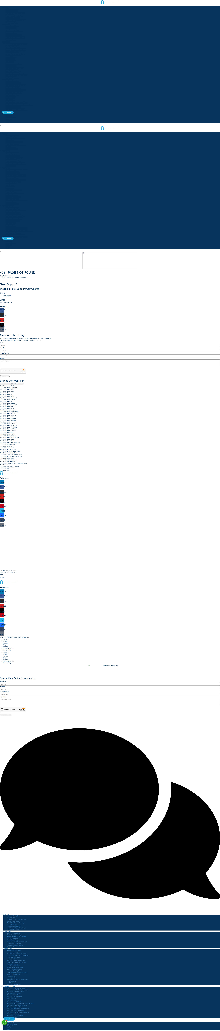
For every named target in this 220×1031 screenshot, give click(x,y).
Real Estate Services (7, 79)
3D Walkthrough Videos (12, 45)
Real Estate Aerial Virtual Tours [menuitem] (15, 991)
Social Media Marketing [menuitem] (13, 974)
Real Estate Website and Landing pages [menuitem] (18, 1008)
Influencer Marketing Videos (13, 55)
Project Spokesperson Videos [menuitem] (15, 945)
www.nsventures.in (5, 576)
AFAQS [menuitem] (9, 1027)
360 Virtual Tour (4, 548)
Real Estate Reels (10, 100)
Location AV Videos (11, 57)
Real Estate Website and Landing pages (16, 110)
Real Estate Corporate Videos (14, 93)
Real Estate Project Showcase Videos (16, 90)
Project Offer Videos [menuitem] (12, 964)
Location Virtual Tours (11, 11)
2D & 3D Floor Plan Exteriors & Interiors (16, 43)
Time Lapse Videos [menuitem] (12, 978)
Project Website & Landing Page (14, 16)
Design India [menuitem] (10, 1026)
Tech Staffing (3, 544)
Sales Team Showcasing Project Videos (16, 74)
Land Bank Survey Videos (13, 30)
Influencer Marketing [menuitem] (12, 938)
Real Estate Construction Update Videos (16, 102)
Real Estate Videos (5, 537)
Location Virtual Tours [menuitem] (13, 921)
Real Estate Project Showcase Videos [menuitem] (17, 1005)
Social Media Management (7, 542)
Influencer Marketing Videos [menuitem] (14, 971)
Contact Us (6, 646)
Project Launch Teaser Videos (14, 64)
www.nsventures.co (5, 579)
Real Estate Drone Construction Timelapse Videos (19, 105)
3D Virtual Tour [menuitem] (11, 917)
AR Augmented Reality (12, 23)
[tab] (5, 384)
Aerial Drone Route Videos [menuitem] (14, 950)
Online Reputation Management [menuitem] (15, 935)
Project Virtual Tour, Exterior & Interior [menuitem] (17, 919)
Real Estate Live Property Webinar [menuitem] (16, 1010)
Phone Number (4, 353)
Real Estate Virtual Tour (12, 81)
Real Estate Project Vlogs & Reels (15, 67)
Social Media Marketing (12, 73)
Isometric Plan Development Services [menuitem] (17, 954)
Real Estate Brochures (12, 69)
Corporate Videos (5, 553)
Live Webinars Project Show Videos (15, 12)
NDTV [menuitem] (8, 1029)
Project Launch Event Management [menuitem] (16, 936)
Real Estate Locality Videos (13, 83)
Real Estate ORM (10, 98)
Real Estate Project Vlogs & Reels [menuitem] (16, 960)
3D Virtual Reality (4, 561)
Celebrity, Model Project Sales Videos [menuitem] (17, 972)
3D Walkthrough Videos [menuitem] (13, 957)
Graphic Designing (5, 528)
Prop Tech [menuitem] (6, 914)
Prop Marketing (6, 42)
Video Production (4, 568)
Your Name (3, 681)
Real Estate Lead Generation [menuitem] (15, 1015)
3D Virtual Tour (10, 14)
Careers (5, 643)
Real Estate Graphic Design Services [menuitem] (17, 942)
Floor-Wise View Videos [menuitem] (13, 966)
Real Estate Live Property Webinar (15, 109)
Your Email (3, 348)
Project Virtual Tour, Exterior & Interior (16, 19)
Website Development (6, 565)
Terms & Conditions (8, 648)
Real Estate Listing (11, 97)
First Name (3, 343)
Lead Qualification (10, 61)
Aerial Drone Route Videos (13, 47)
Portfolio (5, 641)
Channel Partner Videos (12, 26)
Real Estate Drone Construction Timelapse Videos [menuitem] (20, 1003)
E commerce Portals (5, 557)
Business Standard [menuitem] (12, 1024)
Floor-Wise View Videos (12, 52)
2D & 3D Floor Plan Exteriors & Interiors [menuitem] (17, 955)
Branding (2, 552)
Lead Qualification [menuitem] (12, 983)
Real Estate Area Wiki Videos (13, 88)
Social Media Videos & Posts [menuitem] (14, 969)
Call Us (3, 292)
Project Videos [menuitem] (11, 976)
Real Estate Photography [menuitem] (13, 984)
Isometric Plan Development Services (16, 54)
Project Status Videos (11, 33)
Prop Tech (5, 7)
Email (2, 299)
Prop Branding (6, 24)
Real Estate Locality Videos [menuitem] (14, 996)
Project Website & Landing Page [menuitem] (15, 923)
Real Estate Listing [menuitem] (12, 1017)
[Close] (0, 125)
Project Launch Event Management (15, 37)
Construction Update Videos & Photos (16, 49)
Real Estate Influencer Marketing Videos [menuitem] (18, 1012)
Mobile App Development (7, 531)
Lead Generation (10, 59)
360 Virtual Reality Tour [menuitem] (13, 916)
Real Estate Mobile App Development (16, 85)
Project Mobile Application (13, 18)
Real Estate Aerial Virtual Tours (14, 91)
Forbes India (9, 116)
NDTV (7, 122)
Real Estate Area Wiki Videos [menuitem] (15, 1002)
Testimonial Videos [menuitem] (12, 947)
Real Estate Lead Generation (13, 107)
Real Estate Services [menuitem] (9, 986)
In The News (5, 114)
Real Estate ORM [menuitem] (11, 998)
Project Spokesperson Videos (13, 35)
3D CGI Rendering (11, 21)
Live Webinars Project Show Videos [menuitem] (16, 928)
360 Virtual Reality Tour (12, 9)
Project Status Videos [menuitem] (12, 940)
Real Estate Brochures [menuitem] (13, 952)
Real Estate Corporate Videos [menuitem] (15, 1007)
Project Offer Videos (11, 66)
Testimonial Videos (11, 40)
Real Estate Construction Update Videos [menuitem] (18, 990)
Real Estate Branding (6, 539)
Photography (3, 534)
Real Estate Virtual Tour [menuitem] (13, 995)
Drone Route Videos (5, 555)
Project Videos (9, 62)
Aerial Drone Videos (5, 550)
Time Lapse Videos (11, 76)
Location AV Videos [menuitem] (12, 959)
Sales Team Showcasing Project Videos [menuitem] (17, 979)
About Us (5, 640)
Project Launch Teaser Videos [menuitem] (15, 967)
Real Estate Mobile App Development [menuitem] (17, 988)
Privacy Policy (7, 650)
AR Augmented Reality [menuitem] (13, 930)
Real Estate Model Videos (13, 95)
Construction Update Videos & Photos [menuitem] (17, 962)
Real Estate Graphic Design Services (16, 38)
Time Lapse (3, 546)
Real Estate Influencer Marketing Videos (16, 103)
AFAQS (7, 121)
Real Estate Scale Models (12, 86)
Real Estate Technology (6, 541)
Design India (9, 119)
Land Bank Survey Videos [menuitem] (14, 943)
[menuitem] (9, 1019)
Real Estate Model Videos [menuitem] (14, 1014)
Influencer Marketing (11, 28)
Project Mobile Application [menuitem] (14, 926)
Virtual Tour (3, 566)
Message (2, 358)
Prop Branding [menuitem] (7, 931)
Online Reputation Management (14, 31)
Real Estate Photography (12, 78)
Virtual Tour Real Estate (6, 563)
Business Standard (11, 117)
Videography (3, 559)
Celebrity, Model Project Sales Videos (16, 50)
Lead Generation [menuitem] (11, 981)
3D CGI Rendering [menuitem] (12, 924)
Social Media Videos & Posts (13, 71)
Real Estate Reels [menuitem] (12, 1000)
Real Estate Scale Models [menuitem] (14, 993)
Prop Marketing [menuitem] (7, 948)
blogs (4, 645)
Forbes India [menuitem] (10, 1022)
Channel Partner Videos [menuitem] (13, 933)
